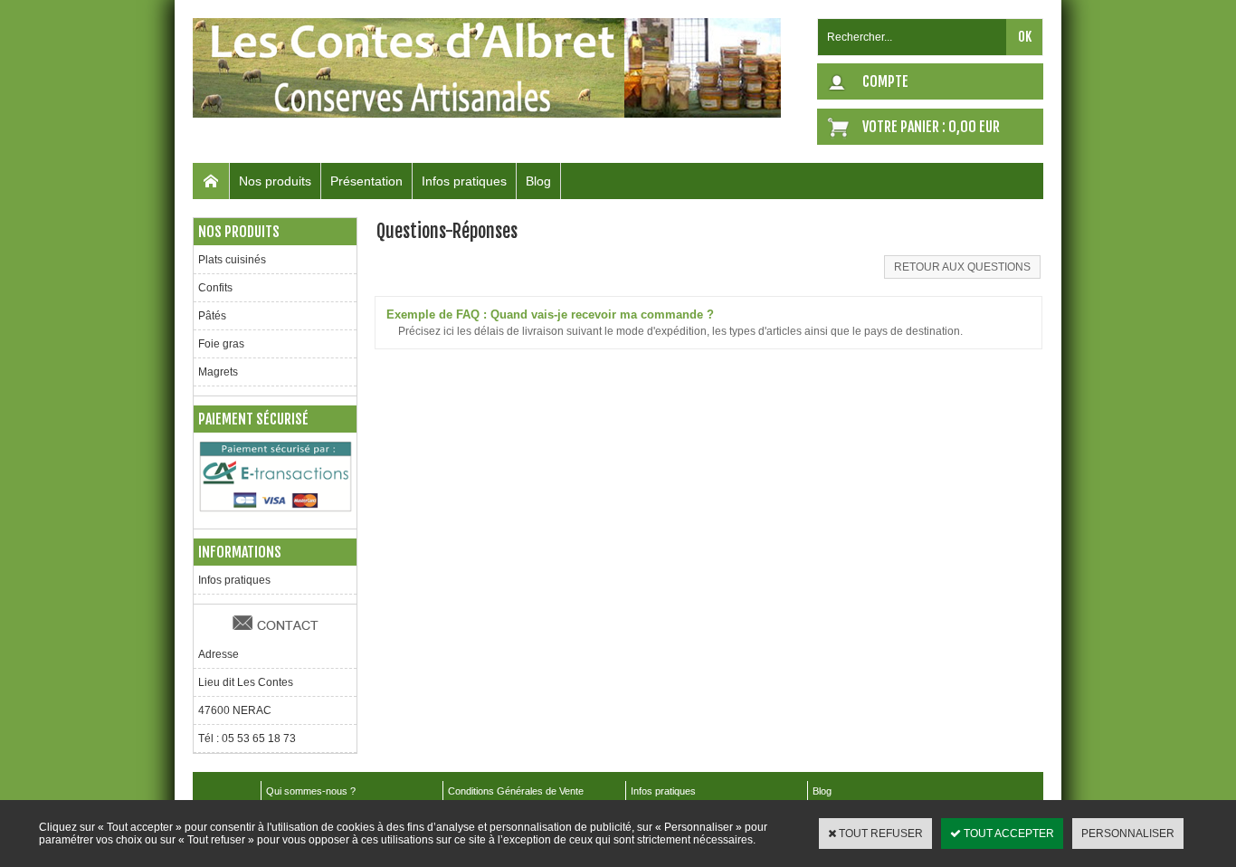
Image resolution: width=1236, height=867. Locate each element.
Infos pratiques (464, 181)
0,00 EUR (974, 127)
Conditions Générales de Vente (516, 791)
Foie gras (221, 344)
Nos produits (275, 181)
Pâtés (212, 316)
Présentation (366, 181)
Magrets (218, 372)
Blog (538, 181)
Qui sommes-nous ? (311, 791)
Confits (215, 287)
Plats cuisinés (232, 259)
